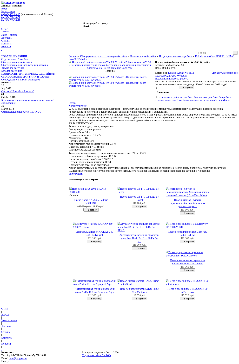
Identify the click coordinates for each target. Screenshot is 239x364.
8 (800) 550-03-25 (10, 14)
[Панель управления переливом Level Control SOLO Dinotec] (187, 255)
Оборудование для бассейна (16, 62)
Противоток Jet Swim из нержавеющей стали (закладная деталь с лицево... (187, 203)
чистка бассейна (189, 97)
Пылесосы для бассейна (143, 56)
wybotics (225, 100)
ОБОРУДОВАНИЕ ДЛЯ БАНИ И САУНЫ (25, 76)
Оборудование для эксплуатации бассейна (24, 65)
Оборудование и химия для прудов (20, 79)
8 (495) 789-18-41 (10, 20)
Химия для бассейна (12, 68)
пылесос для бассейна (211, 97)
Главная (73, 56)
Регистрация (8, 11)
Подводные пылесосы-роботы (176, 56)
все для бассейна (177, 100)
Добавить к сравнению (225, 72)
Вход (4, 8)
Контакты (6, 43)
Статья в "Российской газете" (17, 91)
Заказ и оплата (9, 34)
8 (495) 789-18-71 (10, 17)
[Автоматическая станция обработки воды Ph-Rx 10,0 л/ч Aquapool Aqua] (94, 284)
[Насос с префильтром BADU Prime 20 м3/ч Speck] (139, 284)
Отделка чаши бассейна (14, 59)
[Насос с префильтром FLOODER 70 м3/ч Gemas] (187, 284)
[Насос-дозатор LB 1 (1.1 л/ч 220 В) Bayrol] (139, 192)
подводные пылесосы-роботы (203, 100)
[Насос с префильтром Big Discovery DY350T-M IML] (187, 227)
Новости (6, 46)
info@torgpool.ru (18, 358)
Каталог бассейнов (11, 70)
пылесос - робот (170, 97)
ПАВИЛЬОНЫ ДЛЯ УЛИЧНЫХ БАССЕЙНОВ (28, 73)
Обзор (72, 103)
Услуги (5, 31)
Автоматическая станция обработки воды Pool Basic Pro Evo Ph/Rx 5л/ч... (139, 238)
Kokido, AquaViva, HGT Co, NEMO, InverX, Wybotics (174, 74)
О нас (4, 29)
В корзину (187, 87)
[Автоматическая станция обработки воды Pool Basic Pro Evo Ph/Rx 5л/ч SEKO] (139, 230)
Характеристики (78, 105)
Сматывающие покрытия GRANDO (21, 111)
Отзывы (5, 40)
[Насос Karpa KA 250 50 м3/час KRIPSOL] (91, 192)
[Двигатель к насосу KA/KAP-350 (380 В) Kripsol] (94, 227)
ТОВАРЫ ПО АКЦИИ (14, 56)
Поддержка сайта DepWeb (96, 355)
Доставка (6, 37)
